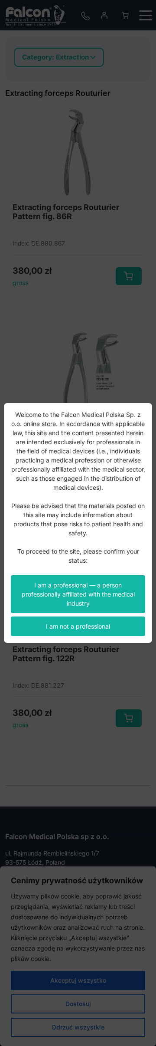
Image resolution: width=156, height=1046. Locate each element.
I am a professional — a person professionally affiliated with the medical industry (78, 594)
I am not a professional (78, 626)
